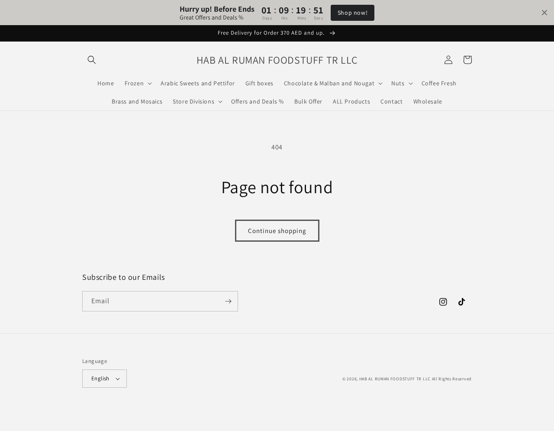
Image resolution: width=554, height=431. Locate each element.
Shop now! (352, 12)
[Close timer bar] (544, 12)
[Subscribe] (228, 301)
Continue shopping (277, 231)
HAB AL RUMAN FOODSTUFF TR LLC (395, 379)
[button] (91, 59)
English (100, 378)
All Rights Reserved (452, 379)
